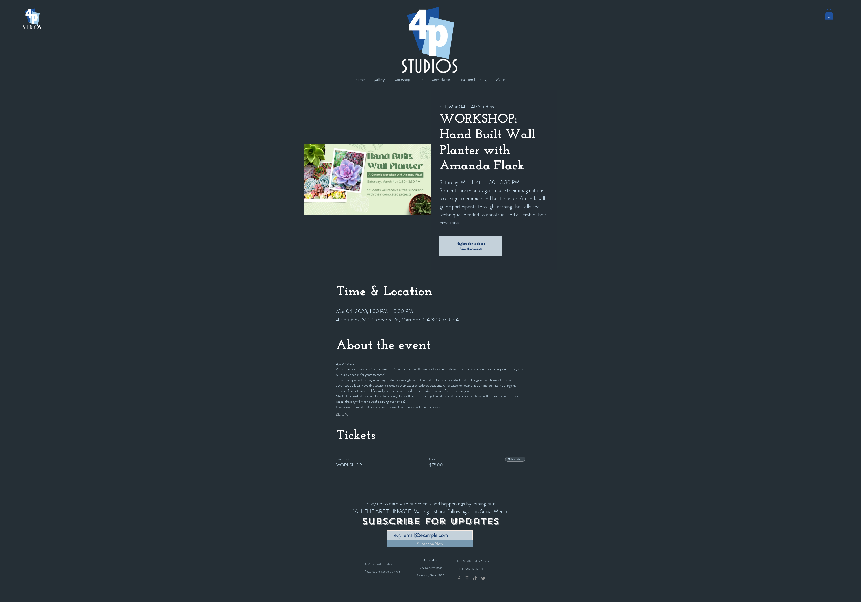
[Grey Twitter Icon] (483, 578)
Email (390, 526)
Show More (344, 414)
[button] (828, 14)
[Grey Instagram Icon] (467, 578)
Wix (398, 571)
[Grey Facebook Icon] (459, 578)
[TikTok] (475, 578)
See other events (470, 248)
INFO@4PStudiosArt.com (473, 561)
